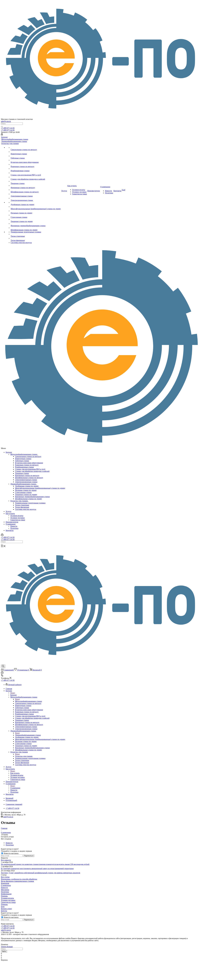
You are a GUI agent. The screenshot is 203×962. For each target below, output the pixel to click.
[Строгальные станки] (36, 215)
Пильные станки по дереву (26, 490)
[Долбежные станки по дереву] (36, 202)
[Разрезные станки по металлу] (36, 164)
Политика (14, 528)
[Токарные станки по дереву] (36, 219)
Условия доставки (17, 518)
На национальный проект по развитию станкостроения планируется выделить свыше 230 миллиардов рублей (45, 864)
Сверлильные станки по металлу (28, 456)
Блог (3, 907)
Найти (4, 951)
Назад (12, 693)
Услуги (8, 511)
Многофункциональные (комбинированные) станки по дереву (40, 488)
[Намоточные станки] (36, 152)
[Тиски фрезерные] (36, 238)
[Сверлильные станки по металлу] (36, 147)
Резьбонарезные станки (24, 467)
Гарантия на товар (17, 520)
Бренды (4, 911)
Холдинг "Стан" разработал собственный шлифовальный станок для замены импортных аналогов (40, 873)
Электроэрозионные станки (26, 482)
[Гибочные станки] (36, 156)
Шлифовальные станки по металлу (29, 478)
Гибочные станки (22, 461)
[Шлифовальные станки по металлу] (36, 190)
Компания (5, 883)
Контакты (10, 530)
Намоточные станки (23, 459)
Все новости (6, 860)
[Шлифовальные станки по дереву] (36, 228)
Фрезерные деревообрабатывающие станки (32, 497)
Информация (6, 894)
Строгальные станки (23, 492)
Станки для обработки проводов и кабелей (32, 471)
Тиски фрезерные (22, 507)
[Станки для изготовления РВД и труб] (36, 173)
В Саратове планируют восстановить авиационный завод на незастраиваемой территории (37, 869)
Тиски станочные (22, 505)
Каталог (9, 452)
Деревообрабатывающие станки (23, 484)
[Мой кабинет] (2, 135)
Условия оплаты (16, 516)
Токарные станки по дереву (26, 494)
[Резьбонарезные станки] (36, 169)
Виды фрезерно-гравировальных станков (17, 881)
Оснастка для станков (19, 501)
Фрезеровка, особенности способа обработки (19, 879)
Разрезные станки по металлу (27, 465)
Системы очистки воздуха (25, 509)
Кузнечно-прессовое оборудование (29, 463)
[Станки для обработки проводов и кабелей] (36, 177)
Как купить (10, 514)
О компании (11, 524)
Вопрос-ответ (6, 909)
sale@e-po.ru (6, 121)
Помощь (4, 896)
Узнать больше (7, 947)
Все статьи (5, 877)
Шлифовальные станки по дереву (28, 499)
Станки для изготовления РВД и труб (30, 469)
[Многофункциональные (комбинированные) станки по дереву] (36, 207)
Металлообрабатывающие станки (24, 454)
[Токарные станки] (36, 181)
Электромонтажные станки (26, 480)
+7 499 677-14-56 (7, 128)
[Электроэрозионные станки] (36, 198)
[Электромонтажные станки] (36, 194)
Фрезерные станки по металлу (27, 475)
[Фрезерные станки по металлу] (36, 185)
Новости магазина (10, 853)
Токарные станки (22, 473)
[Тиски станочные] (36, 234)
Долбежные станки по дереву (27, 486)
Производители (12, 522)
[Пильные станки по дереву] (36, 211)
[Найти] (2, 126)
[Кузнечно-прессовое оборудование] (36, 160)
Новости (13, 526)
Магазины (5, 890)
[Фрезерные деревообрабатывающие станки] (36, 224)
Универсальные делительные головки (30, 503)
